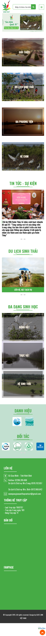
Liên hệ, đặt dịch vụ (23, 289)
